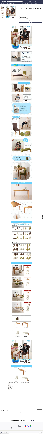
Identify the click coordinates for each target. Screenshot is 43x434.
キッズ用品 (18, 3)
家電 (25, 3)
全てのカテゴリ (36, 3)
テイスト (32, 3)
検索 (11, 428)
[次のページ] (2, 18)
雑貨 (7, 3)
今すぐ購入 (30, 22)
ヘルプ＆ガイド (30, 1)
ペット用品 (22, 3)
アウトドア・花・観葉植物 (12, 3)
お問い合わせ (12, 427)
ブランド (28, 3)
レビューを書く (39, 410)
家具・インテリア (3, 3)
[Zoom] (11, 12)
